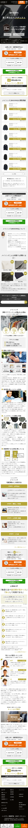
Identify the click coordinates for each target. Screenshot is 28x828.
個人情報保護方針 (22, 804)
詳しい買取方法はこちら (20, 547)
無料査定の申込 (21, 2)
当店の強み (21, 796)
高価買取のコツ (4, 799)
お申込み (24, 826)
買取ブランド (4, 792)
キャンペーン (21, 789)
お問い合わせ (4, 810)
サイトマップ (21, 809)
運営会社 (20, 802)
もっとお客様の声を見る (20, 651)
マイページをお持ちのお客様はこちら (14, 58)
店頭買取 (12, 794)
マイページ (3, 805)
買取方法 (10, 826)
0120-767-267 (14, 1)
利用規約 (20, 806)
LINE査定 (17, 826)
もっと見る (14, 173)
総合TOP (3, 789)
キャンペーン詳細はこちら (14, 93)
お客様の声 (21, 794)
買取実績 (4, 826)
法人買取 (12, 799)
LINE (20, 62)
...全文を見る (23, 248)
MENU (26, 3)
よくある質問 (4, 808)
